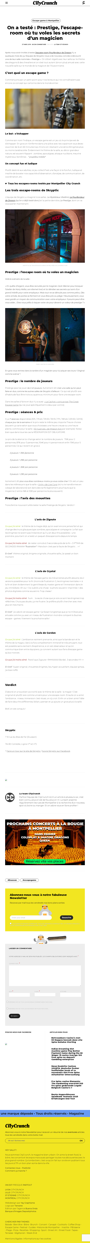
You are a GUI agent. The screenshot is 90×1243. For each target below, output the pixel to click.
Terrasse (9, 1233)
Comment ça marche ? (16, 1171)
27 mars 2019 (26, 44)
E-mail (37, 991)
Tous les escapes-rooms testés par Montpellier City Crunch (44, 183)
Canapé (52, 1224)
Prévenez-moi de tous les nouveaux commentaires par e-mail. (31, 1002)
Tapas (74, 1230)
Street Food (64, 1230)
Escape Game (12, 1227)
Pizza (15, 1230)
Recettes (24, 1230)
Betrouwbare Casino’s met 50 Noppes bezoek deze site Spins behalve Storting (66, 1040)
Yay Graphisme (28, 1203)
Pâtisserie (75, 1227)
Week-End (32, 1233)
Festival (23, 1227)
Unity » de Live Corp (47, 484)
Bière (26, 1224)
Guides (32, 1227)
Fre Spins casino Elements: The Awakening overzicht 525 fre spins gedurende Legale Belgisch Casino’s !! (67, 1084)
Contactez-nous (12, 1168)
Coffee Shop (74, 1224)
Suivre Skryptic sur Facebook (56, 751)
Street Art (52, 1230)
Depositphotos (29, 1211)
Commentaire (14, 963)
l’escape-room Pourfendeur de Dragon (53, 53)
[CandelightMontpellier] (45, 842)
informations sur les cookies (37, 1239)
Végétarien (19, 1233)
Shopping (35, 1230)
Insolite (65, 1227)
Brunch (34, 1224)
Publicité (26, 1168)
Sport (44, 1230)
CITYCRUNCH (14, 1190)
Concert (43, 1224)
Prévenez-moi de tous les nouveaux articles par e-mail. (29, 1009)
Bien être (17, 1224)
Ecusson (13, 880)
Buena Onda (31, 1208)
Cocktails (62, 1224)
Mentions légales (13, 1239)
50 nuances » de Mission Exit (48, 429)
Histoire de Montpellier (48, 1227)
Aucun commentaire (39, 44)
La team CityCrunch (61, 44)
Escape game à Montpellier (45, 20)
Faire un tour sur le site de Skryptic (24, 751)
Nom (11, 991)
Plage (9, 1230)
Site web (63, 991)
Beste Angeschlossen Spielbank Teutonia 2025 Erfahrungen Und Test (64, 1096)
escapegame (30, 880)
